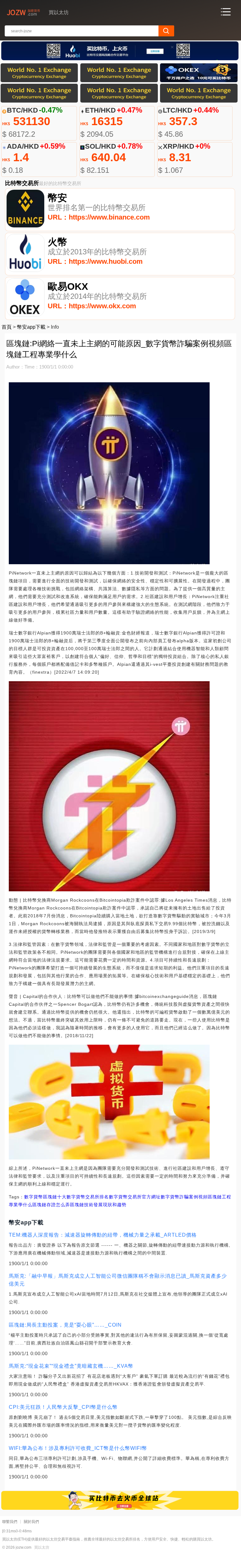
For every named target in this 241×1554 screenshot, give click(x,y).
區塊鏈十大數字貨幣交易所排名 (76, 1196)
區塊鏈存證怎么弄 (51, 1204)
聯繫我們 (9, 1522)
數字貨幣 (33, 1196)
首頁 (7, 327)
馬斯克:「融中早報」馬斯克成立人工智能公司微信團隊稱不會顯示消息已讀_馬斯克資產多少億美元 (118, 1279)
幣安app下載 (31, 327)
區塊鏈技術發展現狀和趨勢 (98, 1204)
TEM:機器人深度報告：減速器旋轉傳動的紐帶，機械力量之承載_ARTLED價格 (103, 1235)
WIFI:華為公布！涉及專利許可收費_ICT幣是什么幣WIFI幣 (78, 1448)
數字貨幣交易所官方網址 (135, 1196)
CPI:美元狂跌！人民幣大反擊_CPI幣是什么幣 (63, 1407)
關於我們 (31, 1522)
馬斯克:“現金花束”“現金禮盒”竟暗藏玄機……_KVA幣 (71, 1366)
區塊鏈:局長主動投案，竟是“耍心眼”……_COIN (65, 1325)
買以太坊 (41, 1547)
